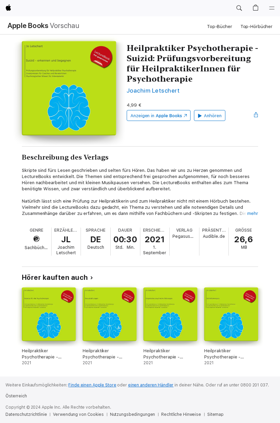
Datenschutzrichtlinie (26, 414)
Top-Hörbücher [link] (256, 26)
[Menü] (272, 8)
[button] (239, 8)
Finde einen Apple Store (92, 385)
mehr (252, 213)
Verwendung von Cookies (78, 414)
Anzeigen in (156, 115)
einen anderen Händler (150, 385)
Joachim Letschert (153, 90)
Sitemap (215, 414)
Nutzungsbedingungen (132, 414)
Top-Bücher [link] (219, 26)
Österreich (16, 396)
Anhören (213, 115)
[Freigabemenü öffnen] (256, 115)
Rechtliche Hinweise (181, 414)
